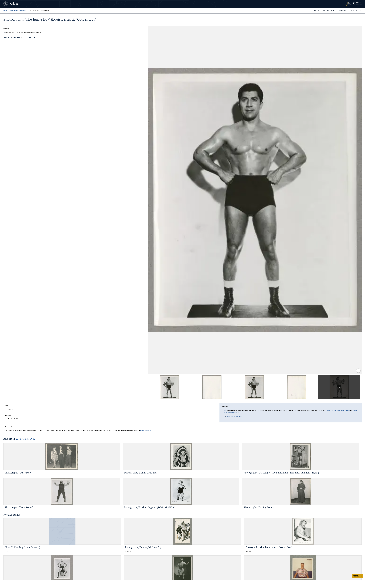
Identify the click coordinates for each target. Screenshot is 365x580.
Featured (343, 10)
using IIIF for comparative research (338, 410)
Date (6, 406)
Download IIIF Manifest (234, 416)
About (316, 10)
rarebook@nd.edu (146, 431)
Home (5, 10)
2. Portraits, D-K (25, 438)
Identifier (8, 415)
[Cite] (30, 37)
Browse (354, 10)
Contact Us (8, 427)
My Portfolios (329, 10)
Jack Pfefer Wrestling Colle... (17, 10)
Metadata (225, 406)
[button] (255, 200)
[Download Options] (34, 37)
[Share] (25, 37)
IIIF (225, 410)
